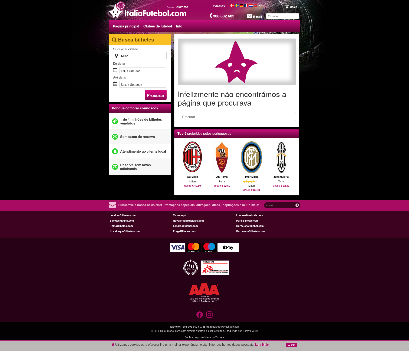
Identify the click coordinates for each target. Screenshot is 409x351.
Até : (119, 77)
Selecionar (125, 49)
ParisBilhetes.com (247, 220)
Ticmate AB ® (250, 330)
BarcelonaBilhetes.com (250, 231)
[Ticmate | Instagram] (209, 314)
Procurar (155, 95)
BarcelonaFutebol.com (250, 226)
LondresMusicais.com (249, 215)
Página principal (126, 26)
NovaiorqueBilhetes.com (125, 231)
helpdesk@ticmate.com (225, 326)
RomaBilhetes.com (121, 226)
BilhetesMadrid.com (122, 220)
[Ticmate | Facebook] (199, 314)
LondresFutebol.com (185, 226)
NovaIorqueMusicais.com (188, 220)
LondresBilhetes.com (123, 215)
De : (119, 63)
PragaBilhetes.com (184, 231)
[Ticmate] (177, 7)
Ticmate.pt (179, 215)
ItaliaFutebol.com (170, 330)
